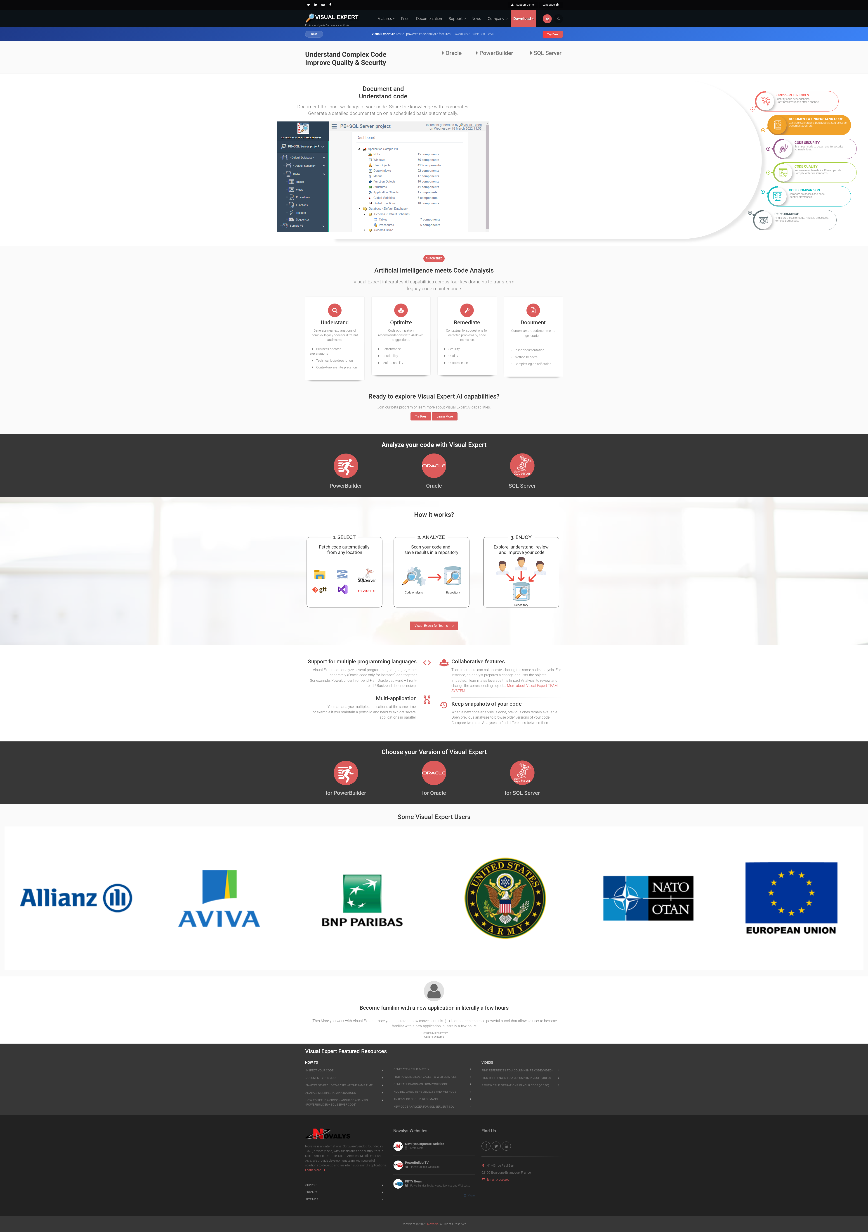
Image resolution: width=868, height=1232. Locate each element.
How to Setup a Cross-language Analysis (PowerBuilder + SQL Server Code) (336, 1102)
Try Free (552, 34)
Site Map (311, 1199)
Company (496, 19)
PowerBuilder (495, 53)
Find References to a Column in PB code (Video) (517, 1070)
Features (384, 19)
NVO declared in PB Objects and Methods (425, 1091)
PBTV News (413, 1181)
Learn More (445, 416)
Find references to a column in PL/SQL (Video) (516, 1078)
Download (522, 19)
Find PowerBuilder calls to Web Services (425, 1076)
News (476, 19)
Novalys (433, 1224)
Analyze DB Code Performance (416, 1099)
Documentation (429, 19)
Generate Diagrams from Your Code (421, 1084)
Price (405, 19)
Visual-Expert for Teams (431, 625)
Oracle (453, 53)
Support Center (525, 4)
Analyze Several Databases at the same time (339, 1085)
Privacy (311, 1192)
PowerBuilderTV (417, 1162)
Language (548, 4)
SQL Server (546, 53)
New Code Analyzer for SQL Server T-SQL (424, 1106)
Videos (487, 1063)
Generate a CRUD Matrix (411, 1069)
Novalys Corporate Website (424, 1144)
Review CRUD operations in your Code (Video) (515, 1085)
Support (455, 19)
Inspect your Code (319, 1070)
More (471, 1195)
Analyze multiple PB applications (330, 1092)
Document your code (321, 1078)
